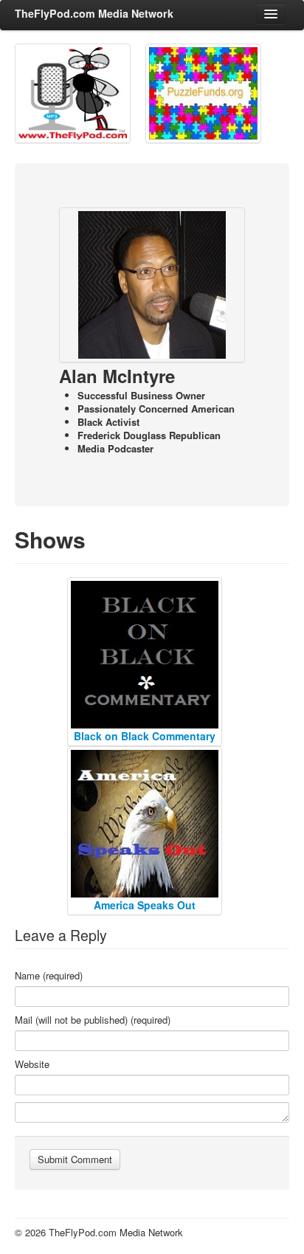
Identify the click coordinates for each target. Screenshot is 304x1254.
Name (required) (49, 975)
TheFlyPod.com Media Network (94, 13)
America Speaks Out (145, 905)
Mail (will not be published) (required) (92, 1020)
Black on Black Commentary (144, 735)
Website (32, 1064)
